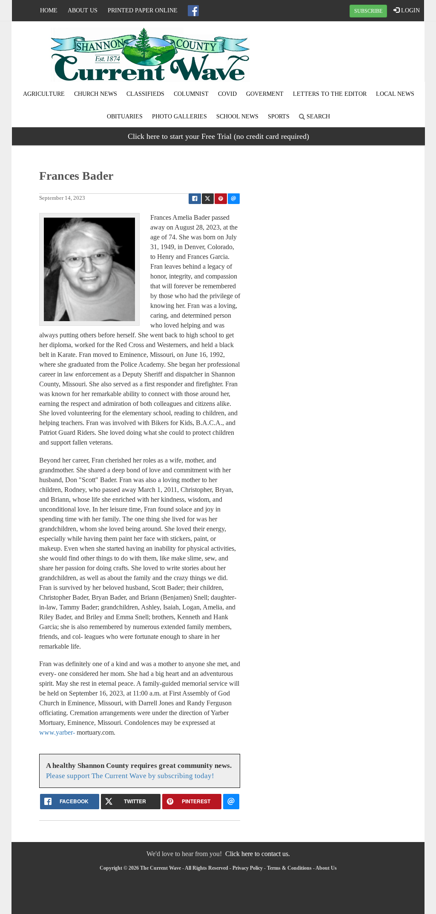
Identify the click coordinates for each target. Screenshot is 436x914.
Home (48, 10)
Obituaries (125, 116)
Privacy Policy (247, 868)
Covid (227, 94)
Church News (95, 94)
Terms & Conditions (289, 868)
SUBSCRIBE (368, 11)
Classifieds (145, 94)
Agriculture (44, 94)
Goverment (265, 94)
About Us (83, 10)
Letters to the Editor (330, 94)
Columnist (191, 94)
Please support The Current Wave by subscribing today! (130, 776)
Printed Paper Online (143, 10)
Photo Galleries (179, 116)
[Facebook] (193, 10)
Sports (279, 116)
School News (237, 116)
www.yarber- (57, 732)
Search (317, 116)
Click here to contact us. (257, 853)
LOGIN (409, 10)
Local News (395, 94)
